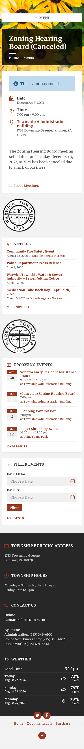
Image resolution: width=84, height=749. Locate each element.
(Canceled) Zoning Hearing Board (47, 394)
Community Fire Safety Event (30, 251)
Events (28, 58)
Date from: (16, 474)
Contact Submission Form (24, 620)
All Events (15, 518)
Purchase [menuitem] (63, 723)
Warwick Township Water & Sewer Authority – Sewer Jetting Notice (34, 276)
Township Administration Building (41, 123)
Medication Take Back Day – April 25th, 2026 (38, 292)
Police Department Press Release (34, 263)
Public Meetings (26, 186)
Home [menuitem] (18, 723)
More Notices (18, 307)
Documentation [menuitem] (39, 723)
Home (14, 58)
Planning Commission (38, 411)
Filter (14, 508)
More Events (17, 445)
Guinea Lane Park (36, 436)
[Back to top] (42, 735)
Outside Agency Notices (48, 255)
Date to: (14, 490)
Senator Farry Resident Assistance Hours (48, 374)
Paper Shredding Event (39, 429)
